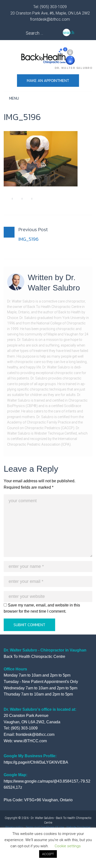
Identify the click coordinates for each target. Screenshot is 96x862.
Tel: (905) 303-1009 (49, 6)
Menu (13, 98)
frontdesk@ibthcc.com (49, 19)
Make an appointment (48, 80)
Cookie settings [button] (68, 846)
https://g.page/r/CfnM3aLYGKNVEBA (36, 762)
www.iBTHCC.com (30, 741)
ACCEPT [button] (48, 854)
